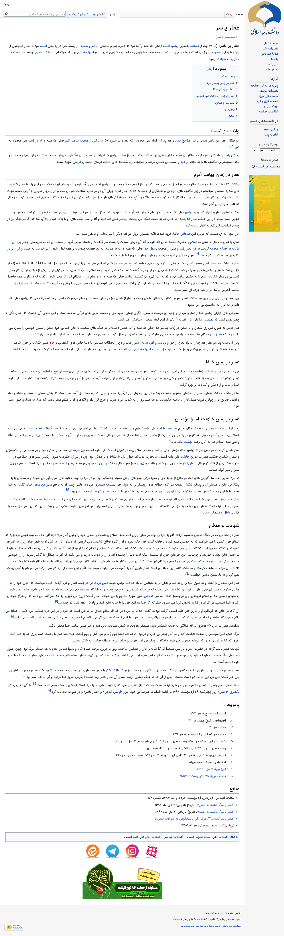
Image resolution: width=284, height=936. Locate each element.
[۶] (56, 601)
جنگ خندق (222, 334)
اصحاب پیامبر (174, 837)
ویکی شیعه (271, 129)
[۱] (198, 254)
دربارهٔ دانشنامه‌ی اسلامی (208, 926)
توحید (184, 162)
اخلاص (45, 371)
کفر (38, 197)
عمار (219, 37)
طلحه (151, 463)
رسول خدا (150, 248)
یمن (178, 140)
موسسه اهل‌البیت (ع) (266, 166)
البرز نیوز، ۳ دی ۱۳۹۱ (212, 769)
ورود (6, 4)
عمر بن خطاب (213, 371)
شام (179, 463)
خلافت (184, 456)
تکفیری (234, 691)
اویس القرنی (113, 691)
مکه (132, 140)
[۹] (34, 684)
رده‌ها (234, 837)
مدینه (109, 248)
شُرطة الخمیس (43, 428)
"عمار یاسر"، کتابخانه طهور (216, 805)
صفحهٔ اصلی (270, 43)
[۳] (169, 441)
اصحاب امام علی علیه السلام (142, 837)
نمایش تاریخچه (78, 14)
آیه (226, 233)
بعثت (122, 155)
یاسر (94, 46)
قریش (77, 162)
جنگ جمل (108, 463)
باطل (126, 478)
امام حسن (60, 463)
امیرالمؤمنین (85, 52)
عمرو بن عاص (43, 484)
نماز (140, 640)
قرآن (17, 248)
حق (203, 378)
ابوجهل (171, 191)
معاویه (235, 59)
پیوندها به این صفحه (264, 85)
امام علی (156, 428)
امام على (21, 378)
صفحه (239, 14)
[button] (235, 68)
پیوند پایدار (271, 106)
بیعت (169, 428)
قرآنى (80, 313)
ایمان (218, 204)
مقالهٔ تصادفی (269, 53)
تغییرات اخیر (270, 48)
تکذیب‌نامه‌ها (187, 926)
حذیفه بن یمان (158, 255)
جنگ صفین (43, 52)
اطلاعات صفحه (268, 111)
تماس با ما (271, 69)
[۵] (186, 573)
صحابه (194, 46)
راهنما (274, 59)
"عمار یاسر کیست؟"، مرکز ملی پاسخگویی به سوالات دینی (195, 818)
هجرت (214, 248)
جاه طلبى (48, 342)
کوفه (154, 371)
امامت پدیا (271, 134)
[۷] (12, 616)
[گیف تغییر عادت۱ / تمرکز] (264, 203)
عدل (212, 378)
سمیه (84, 46)
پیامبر (188, 212)
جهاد (135, 617)
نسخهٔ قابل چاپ (267, 101)
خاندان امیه (188, 561)
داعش (223, 691)
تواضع (58, 371)
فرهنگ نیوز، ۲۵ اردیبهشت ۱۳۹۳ (204, 776)
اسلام (43, 46)
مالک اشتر (113, 670)
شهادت (221, 59)
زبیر (142, 463)
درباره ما (272, 64)
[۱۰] (49, 690)
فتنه (212, 463)
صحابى (185, 233)
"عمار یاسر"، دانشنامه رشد (217, 811)
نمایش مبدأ (98, 14)
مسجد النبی (211, 263)
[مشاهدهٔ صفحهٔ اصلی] (264, 17)
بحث (229, 14)
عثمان (151, 263)
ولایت (162, 342)
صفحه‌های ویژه (268, 96)
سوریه (186, 685)
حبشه (223, 248)
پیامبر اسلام (170, 46)
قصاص (148, 596)
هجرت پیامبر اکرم (76, 140)
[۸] (24, 676)
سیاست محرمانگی (232, 926)
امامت (111, 450)
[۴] (67, 490)
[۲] (177, 318)
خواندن (113, 14)
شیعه (76, 450)
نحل (95, 197)
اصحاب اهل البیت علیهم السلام (207, 837)
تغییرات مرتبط (269, 90)
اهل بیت (148, 342)
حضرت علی (213, 52)
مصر (216, 589)
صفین (93, 463)
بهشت (209, 319)
